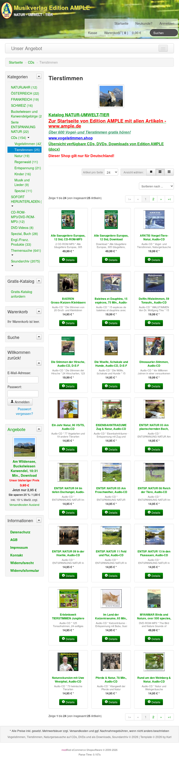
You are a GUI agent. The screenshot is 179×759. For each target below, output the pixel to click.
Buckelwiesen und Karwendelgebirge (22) (26, 113)
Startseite (121, 23)
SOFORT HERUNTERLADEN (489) (26, 199)
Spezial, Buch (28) (24, 233)
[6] (169, 172)
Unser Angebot (26, 48)
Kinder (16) (22, 174)
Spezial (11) (23, 190)
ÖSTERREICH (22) (25, 93)
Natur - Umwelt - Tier (33, 14)
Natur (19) (22, 155)
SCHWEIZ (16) (22, 105)
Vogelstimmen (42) (27, 143)
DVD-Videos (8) (22, 227)
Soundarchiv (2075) (25, 261)
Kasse (92, 32)
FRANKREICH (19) (25, 99)
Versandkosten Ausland (24, 505)
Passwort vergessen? (24, 411)
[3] (160, 172)
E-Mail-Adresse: (19, 372)
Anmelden (166, 23)
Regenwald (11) (26, 161)
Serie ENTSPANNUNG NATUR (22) (23, 127)
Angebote (16, 429)
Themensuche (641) (26, 250)
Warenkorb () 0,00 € (123, 32)
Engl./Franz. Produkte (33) (21, 242)
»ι (169, 199)
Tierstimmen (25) (27, 149)
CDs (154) (19, 137)
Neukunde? (143, 23)
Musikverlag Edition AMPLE (52, 7)
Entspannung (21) (27, 168)
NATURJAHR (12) (24, 87)
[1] (151, 172)
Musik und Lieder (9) (22, 182)
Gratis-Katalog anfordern (21, 294)
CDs (31, 62)
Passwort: (14, 386)
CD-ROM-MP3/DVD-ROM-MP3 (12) (23, 217)
